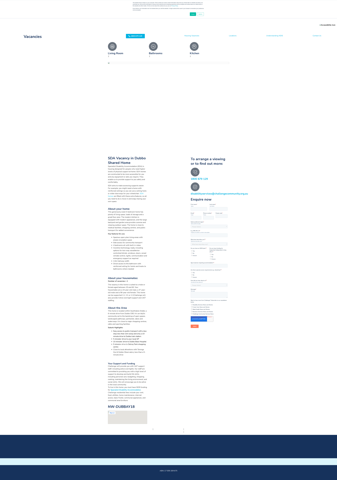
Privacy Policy (174, 5)
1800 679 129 (199, 179)
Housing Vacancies (191, 35)
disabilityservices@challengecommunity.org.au (219, 193)
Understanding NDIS (274, 35)
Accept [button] (193, 14)
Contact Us (317, 35)
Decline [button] (200, 14)
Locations (233, 35)
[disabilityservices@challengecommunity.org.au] (195, 186)
